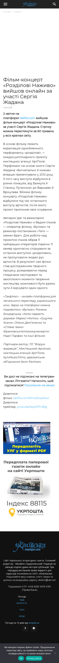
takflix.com (27, 118)
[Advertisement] (29, 46)
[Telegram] (34, 628)
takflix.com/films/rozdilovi (31, 398)
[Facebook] (25, 628)
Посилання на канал (39, 385)
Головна (7, 11)
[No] (55, 653)
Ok (21, 658)
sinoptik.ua (33, 622)
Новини (17, 11)
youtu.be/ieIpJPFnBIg (32, 407)
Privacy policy (34, 658)
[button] (5, 4)
